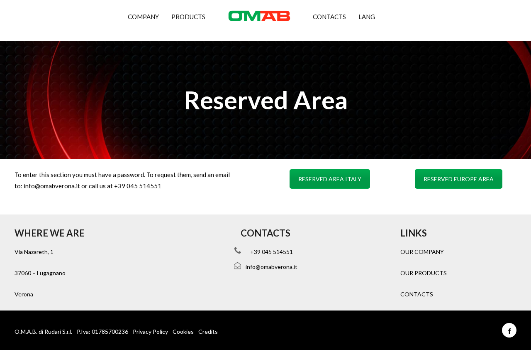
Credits (208, 331)
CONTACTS (416, 294)
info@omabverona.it (52, 186)
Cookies (183, 331)
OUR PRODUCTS (423, 272)
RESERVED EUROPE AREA (459, 178)
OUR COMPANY (422, 251)
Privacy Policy (150, 331)
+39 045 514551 (137, 186)
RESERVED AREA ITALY (329, 178)
